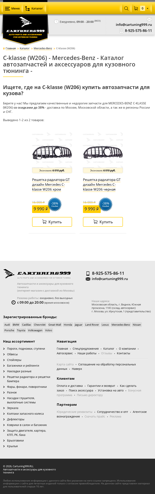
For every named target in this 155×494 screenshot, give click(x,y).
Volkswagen (35, 330)
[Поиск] (126, 8)
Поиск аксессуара (81, 390)
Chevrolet (40, 324)
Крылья (12, 446)
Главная (62, 348)
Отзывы (106, 353)
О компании (127, 348)
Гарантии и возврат (101, 386)
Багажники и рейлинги (23, 365)
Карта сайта (65, 364)
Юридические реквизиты (74, 412)
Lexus (105, 324)
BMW (16, 324)
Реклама (115, 416)
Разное (12, 392)
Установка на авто (111, 390)
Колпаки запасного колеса (25, 413)
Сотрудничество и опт (112, 412)
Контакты (123, 353)
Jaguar (78, 324)
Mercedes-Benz (121, 324)
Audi (7, 324)
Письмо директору (90, 395)
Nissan (137, 324)
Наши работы (87, 353)
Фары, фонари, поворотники (27, 387)
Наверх (77, 369)
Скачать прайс (95, 416)
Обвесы (12, 354)
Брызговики (15, 440)
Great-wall (54, 324)
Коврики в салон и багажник (27, 425)
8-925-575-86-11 (138, 30)
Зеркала (12, 408)
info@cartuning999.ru (134, 24)
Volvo (48, 330)
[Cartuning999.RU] (25, 22)
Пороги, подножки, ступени (26, 348)
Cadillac (26, 324)
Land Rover (92, 324)
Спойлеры (14, 360)
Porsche (9, 330)
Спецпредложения (86, 348)
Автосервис (65, 353)
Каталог (108, 348)
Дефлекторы (15, 419)
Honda (68, 324)
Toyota (21, 330)
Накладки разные (19, 371)
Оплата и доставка (70, 386)
